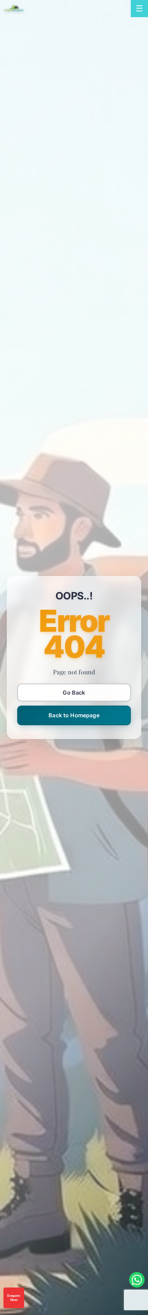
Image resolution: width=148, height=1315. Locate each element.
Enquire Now (13, 1298)
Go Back (74, 692)
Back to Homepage (74, 715)
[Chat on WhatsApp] (137, 1280)
